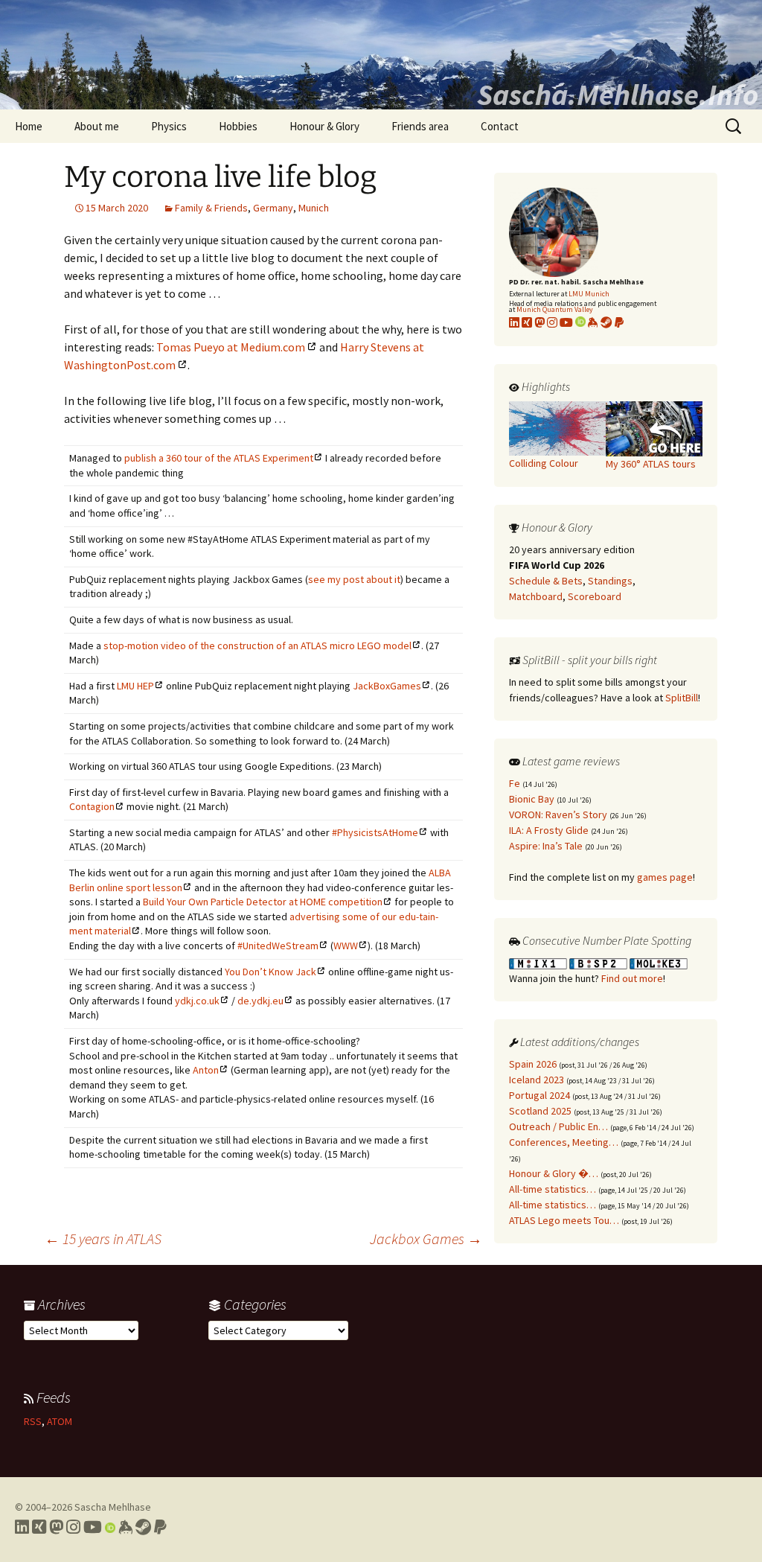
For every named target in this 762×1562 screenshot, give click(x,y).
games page (665, 877)
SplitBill (681, 697)
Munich (313, 207)
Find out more (632, 978)
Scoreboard (594, 596)
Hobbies (238, 126)
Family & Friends (211, 207)
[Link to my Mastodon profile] (539, 322)
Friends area (420, 126)
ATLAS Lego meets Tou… (564, 1220)
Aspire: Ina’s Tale (546, 845)
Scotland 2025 (540, 1111)
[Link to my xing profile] (527, 322)
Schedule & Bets (546, 580)
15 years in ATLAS (103, 1238)
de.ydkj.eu (260, 1000)
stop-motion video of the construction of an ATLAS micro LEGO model (257, 645)
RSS (33, 1421)
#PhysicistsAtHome (375, 832)
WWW (345, 945)
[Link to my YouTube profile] (566, 322)
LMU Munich (589, 294)
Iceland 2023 (536, 1079)
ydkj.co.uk (197, 1000)
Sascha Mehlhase (112, 1507)
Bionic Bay (531, 799)
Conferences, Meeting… (563, 1142)
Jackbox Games (426, 1238)
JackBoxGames (387, 685)
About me (96, 126)
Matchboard (536, 596)
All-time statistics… (552, 1189)
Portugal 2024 (539, 1095)
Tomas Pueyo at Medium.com (230, 347)
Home (28, 126)
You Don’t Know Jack (270, 971)
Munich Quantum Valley (554, 309)
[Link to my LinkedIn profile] (514, 322)
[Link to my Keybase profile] (125, 1527)
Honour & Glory (324, 126)
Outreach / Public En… (558, 1126)
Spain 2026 (533, 1064)
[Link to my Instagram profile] (552, 322)
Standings (610, 580)
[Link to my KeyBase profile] (593, 322)
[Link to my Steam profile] (606, 322)
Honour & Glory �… (553, 1173)
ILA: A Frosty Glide (549, 830)
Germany (273, 207)
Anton (206, 1070)
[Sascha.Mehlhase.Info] (381, 54)
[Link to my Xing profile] (39, 1527)
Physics (169, 126)
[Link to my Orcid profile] (580, 322)
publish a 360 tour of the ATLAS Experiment (218, 458)
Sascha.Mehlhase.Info (617, 94)
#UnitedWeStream (277, 945)
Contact (500, 126)
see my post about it (354, 579)
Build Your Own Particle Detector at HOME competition (262, 901)
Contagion (92, 806)
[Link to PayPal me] (619, 322)
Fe (514, 783)
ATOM (59, 1421)
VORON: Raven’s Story (558, 814)
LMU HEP (135, 685)
